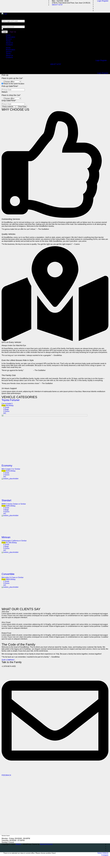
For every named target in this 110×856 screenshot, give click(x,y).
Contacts (9, 45)
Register (105, 1)
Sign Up (13, 32)
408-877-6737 (57, 5)
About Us (9, 43)
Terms (8, 41)
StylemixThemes (46, 844)
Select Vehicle (102, 853)
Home (8, 35)
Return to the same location (13, 84)
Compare (104, 855)
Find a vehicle (7, 107)
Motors (18, 844)
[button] (55, 350)
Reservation (10, 37)
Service (9, 39)
